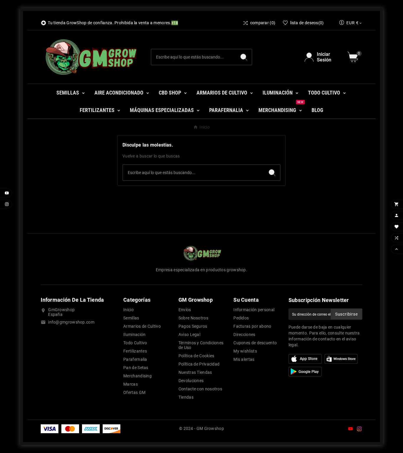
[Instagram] (359, 429)
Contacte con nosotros (200, 389)
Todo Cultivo (135, 342)
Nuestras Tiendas (195, 372)
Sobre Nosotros (193, 318)
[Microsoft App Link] (305, 371)
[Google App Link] (341, 358)
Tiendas (186, 397)
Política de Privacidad (199, 364)
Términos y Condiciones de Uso (201, 345)
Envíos (184, 309)
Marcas (130, 384)
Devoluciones (191, 380)
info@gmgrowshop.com (71, 322)
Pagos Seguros (192, 326)
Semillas (131, 318)
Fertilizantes (135, 351)
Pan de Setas (135, 367)
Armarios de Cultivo (142, 326)
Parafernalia (135, 359)
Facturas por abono (252, 326)
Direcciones (244, 334)
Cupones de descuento (255, 342)
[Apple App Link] (305, 358)
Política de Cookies (196, 355)
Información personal (253, 309)
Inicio (128, 309)
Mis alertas (243, 359)
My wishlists (245, 351)
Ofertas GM (134, 392)
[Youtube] (350, 429)
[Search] (243, 57)
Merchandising (137, 376)
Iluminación (134, 334)
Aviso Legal (189, 334)
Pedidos (241, 318)
